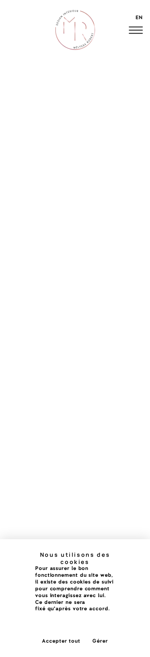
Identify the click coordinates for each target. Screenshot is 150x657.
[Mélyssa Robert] (75, 30)
